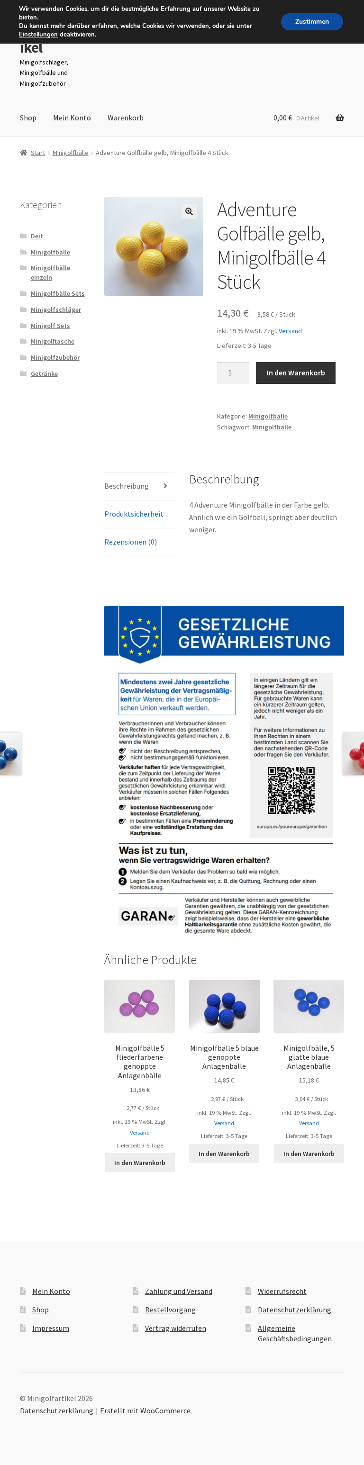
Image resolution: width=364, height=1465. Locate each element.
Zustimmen (312, 21)
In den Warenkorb (296, 372)
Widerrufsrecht (282, 1291)
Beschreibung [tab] (126, 486)
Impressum (50, 1328)
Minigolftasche (52, 341)
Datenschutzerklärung (294, 1309)
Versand (290, 331)
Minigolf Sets (50, 325)
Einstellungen (38, 34)
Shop (28, 117)
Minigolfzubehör (55, 357)
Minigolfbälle (71, 152)
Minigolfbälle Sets (58, 293)
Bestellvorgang (170, 1309)
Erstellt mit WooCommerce (145, 1410)
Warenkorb (126, 117)
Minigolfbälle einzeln (50, 273)
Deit (37, 236)
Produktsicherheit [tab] (134, 514)
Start (38, 152)
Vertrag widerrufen (175, 1328)
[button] (189, 211)
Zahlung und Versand (178, 1291)
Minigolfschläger (56, 309)
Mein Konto (72, 117)
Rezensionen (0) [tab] (130, 541)
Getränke (44, 373)
